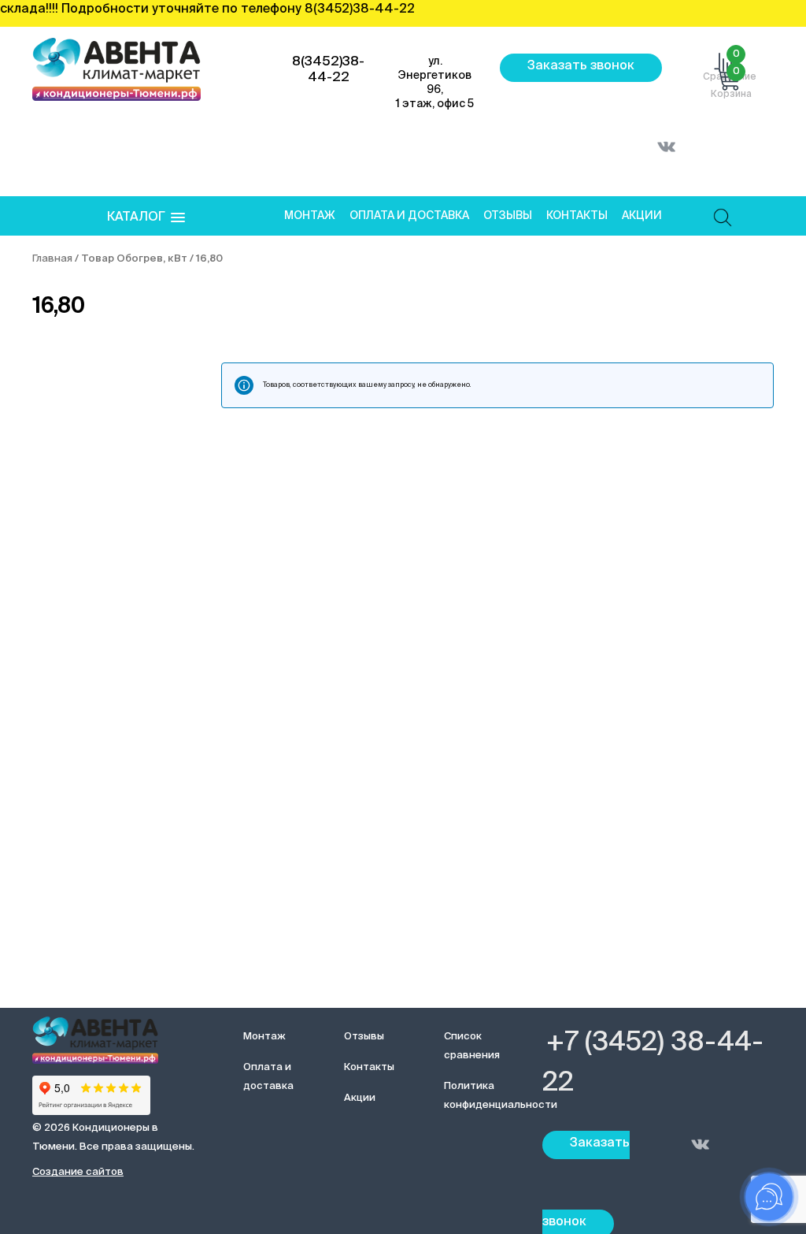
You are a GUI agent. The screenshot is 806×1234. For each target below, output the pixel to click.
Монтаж (309, 215)
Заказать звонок (580, 66)
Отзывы (507, 215)
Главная (52, 259)
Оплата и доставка (409, 215)
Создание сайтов (78, 1172)
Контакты (577, 215)
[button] (146, 218)
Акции (642, 215)
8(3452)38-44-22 (328, 69)
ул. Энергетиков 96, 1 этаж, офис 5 (435, 83)
